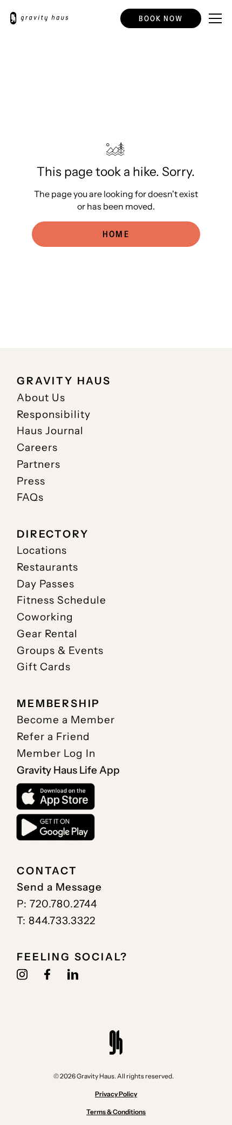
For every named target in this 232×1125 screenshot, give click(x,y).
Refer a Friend (53, 736)
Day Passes (45, 583)
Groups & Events (60, 650)
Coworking (45, 616)
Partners (38, 463)
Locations (42, 550)
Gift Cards (44, 666)
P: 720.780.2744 (57, 903)
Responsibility (54, 414)
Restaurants (47, 566)
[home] (39, 18)
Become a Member (66, 719)
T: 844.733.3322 (56, 920)
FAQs (30, 496)
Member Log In (56, 753)
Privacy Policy (116, 1094)
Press (31, 480)
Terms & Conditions (116, 1112)
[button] (160, 18)
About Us (41, 397)
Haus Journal (50, 430)
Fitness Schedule (61, 599)
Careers (37, 447)
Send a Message (59, 886)
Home (116, 234)
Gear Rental (47, 633)
